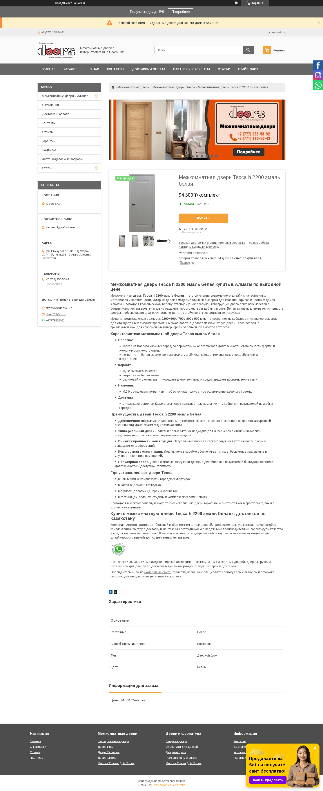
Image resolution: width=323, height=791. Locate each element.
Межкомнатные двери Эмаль (174, 87)
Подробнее (180, 12)
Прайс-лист (248, 69)
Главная (49, 69)
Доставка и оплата (148, 69)
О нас (94, 69)
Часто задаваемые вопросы (62, 159)
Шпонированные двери (113, 741)
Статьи (224, 69)
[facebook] (111, 592)
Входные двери (176, 741)
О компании (50, 105)
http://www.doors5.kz (59, 308)
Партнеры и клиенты (191, 69)
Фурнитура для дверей (182, 746)
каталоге (128, 562)
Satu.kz (180, 781)
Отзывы (47, 132)
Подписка (49, 150)
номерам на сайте (157, 572)
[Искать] (248, 50)
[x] (115, 592)
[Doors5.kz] (56, 58)
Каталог (70, 69)
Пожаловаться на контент (169, 785)
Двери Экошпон (109, 752)
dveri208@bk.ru (56, 314)
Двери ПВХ (105, 746)
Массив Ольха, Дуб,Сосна (116, 763)
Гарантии (48, 141)
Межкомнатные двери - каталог (65, 96)
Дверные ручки (176, 752)
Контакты (115, 69)
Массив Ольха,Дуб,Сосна (183, 763)
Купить (203, 218)
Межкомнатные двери (133, 87)
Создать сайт (63, 3)
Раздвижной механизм (181, 757)
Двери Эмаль (107, 757)
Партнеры (37, 757)
